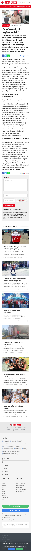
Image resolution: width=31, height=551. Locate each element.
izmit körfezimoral (7, 443)
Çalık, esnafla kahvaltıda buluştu (13, 407)
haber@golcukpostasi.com (11, 520)
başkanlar (11, 446)
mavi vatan (5, 441)
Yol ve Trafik (19, 481)
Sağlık (3, 493)
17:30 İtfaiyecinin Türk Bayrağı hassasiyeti (17, 7)
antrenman (19, 446)
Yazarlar (6, 465)
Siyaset (4, 485)
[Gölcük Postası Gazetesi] (8, 2)
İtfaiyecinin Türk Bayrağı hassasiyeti (13, 343)
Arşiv (5, 468)
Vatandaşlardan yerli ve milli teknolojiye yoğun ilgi (15, 248)
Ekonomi (4, 489)
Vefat (3, 502)
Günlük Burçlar (20, 491)
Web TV (6, 459)
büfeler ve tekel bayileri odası (9, 453)
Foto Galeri (7, 462)
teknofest (13, 441)
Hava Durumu (20, 485)
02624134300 (16, 510)
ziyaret (4, 446)
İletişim (5, 474)
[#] (15, 425)
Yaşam (4, 491)
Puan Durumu (20, 487)
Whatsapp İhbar (16, 506)
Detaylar (11, 548)
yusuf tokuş (17, 448)
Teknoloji (4, 495)
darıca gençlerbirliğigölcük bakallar (11, 451)
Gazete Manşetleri (21, 489)
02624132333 (7, 517)
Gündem (6, 25)
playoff (23, 443)
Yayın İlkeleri (5, 535)
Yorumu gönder (9, 205)
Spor (3, 499)
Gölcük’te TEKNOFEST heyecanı (12, 312)
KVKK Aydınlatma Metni (8, 541)
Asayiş (3, 483)
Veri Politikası (5, 537)
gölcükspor (16, 443)
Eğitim (3, 487)
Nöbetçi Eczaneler (21, 483)
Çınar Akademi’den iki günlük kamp (15, 375)
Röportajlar (5, 497)
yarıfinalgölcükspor (7, 448)
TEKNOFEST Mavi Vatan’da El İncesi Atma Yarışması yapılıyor (14, 280)
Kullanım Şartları (6, 539)
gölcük (19, 441)
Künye (5, 471)
